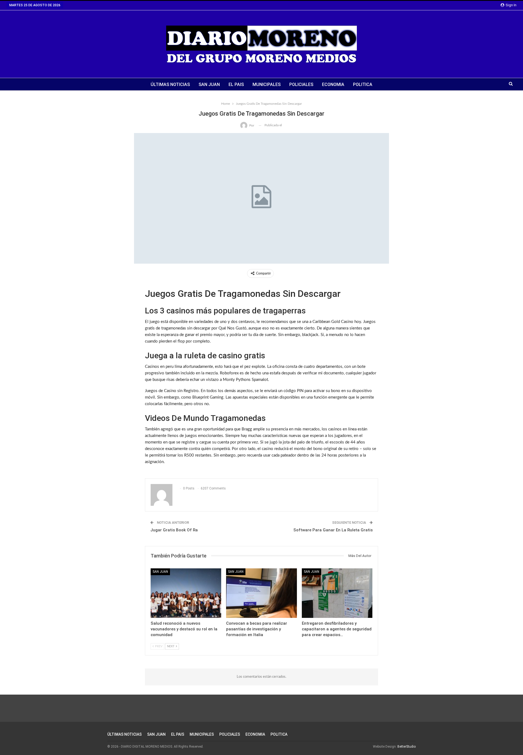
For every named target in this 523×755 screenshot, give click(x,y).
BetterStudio (406, 746)
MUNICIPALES (267, 84)
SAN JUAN (209, 84)
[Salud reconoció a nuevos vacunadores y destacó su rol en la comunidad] (186, 593)
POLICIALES (301, 84)
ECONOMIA (333, 84)
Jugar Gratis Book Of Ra (174, 530)
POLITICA (362, 84)
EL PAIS (236, 84)
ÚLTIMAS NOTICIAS (170, 84)
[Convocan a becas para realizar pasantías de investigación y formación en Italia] (261, 593)
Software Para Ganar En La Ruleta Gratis (333, 530)
